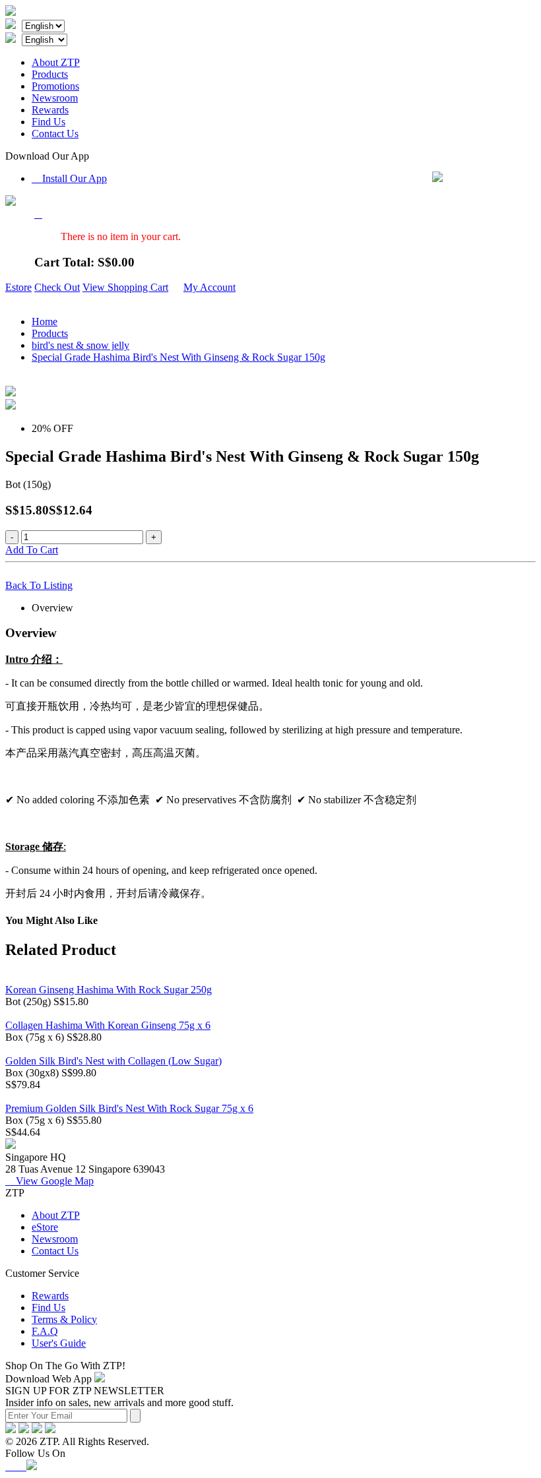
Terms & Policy (64, 1319)
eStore (45, 1227)
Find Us (48, 121)
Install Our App (69, 178)
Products (50, 74)
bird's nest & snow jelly (80, 345)
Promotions (55, 86)
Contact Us (55, 133)
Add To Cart (31, 549)
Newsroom (55, 98)
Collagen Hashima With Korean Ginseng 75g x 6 (107, 1025)
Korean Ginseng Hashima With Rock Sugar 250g (108, 989)
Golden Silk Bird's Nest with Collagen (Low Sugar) (113, 1060)
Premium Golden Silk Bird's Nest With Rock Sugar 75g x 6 (129, 1108)
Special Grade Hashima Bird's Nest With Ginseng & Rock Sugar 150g (178, 357)
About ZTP (56, 62)
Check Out (57, 287)
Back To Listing (39, 585)
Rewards (50, 109)
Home (44, 321)
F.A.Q (45, 1331)
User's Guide (59, 1343)
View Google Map (49, 1180)
